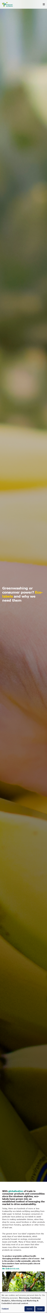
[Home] (8, 4)
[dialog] (23, 1303)
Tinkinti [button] (5, 1309)
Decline (29, 1309)
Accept (40, 1309)
